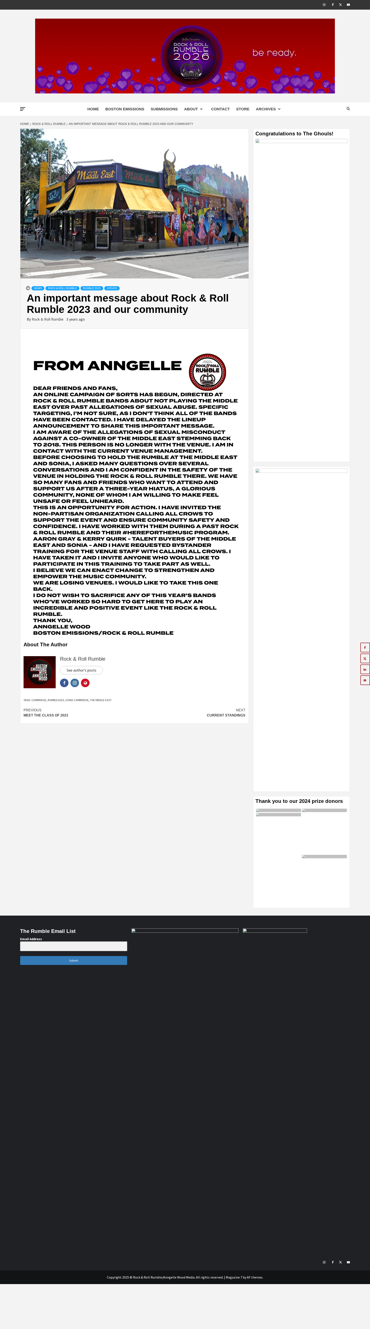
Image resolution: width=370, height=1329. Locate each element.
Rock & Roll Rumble (62, 288)
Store (242, 109)
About (191, 109)
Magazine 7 (234, 1277)
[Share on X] (365, 658)
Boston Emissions (124, 109)
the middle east (101, 700)
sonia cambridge (77, 700)
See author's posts (81, 670)
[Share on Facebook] (365, 647)
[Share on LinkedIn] (365, 669)
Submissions (164, 109)
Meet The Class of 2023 (46, 712)
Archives (266, 109)
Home (93, 109)
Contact (220, 109)
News (38, 288)
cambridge (38, 700)
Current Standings (226, 712)
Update (112, 288)
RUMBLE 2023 (92, 288)
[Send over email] (365, 680)
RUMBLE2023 (56, 700)
